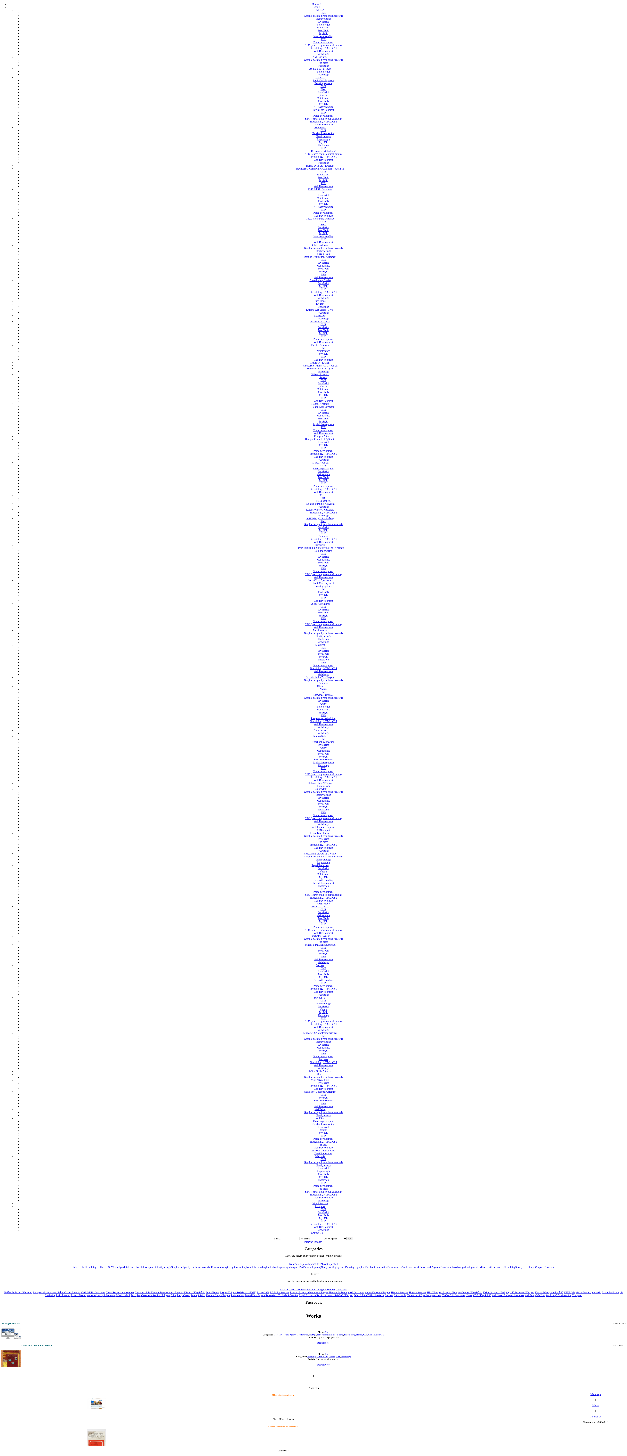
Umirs (320, 1074)
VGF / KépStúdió (320, 1080)
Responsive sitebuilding (323, 151)
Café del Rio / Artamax (320, 189)
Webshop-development (323, 827)
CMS (323, 12)
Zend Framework (323, 1153)
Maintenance (323, 27)
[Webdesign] (11, 1359)
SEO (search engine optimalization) (323, 45)
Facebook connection (323, 133)
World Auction (320, 1203)
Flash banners (323, 500)
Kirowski (320, 545)
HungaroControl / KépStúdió (320, 439)
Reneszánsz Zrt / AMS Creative (320, 853)
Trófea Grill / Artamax (320, 1071)
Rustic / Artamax (320, 906)
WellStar (320, 1118)
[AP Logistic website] (11, 1333)
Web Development (323, 51)
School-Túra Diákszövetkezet (320, 944)
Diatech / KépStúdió (320, 280)
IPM (320, 495)
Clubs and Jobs (320, 245)
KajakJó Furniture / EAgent (320, 503)
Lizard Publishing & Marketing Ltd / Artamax (320, 547)
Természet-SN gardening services (320, 1033)
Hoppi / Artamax (320, 403)
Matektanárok (320, 630)
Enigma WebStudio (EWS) (320, 309)
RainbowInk (320, 789)
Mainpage (317, 4)
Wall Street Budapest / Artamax (320, 1091)
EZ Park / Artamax (320, 321)
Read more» (323, 1342)
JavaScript (323, 21)
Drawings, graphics (323, 694)
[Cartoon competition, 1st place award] (96, 1442)
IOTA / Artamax (320, 462)
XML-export (323, 830)
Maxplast (320, 644)
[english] (318, 1241)
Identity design (323, 18)
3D (323, 497)
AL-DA (320, 9)
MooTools (323, 30)
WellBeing (320, 1109)
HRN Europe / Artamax (320, 436)
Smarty (323, 1144)
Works (317, 7)
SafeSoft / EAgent (320, 936)
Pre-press (323, 62)
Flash (323, 89)
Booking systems (323, 83)
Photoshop (323, 145)
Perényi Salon (320, 736)
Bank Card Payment (323, 80)
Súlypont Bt (320, 997)
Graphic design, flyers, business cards (323, 15)
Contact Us (317, 1232)
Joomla (323, 1130)
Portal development (323, 42)
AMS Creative (320, 57)
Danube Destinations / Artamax (320, 256)
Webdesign (323, 54)
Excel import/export (323, 468)
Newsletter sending (323, 36)
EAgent (320, 303)
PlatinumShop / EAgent (320, 783)
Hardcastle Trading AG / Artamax (320, 365)
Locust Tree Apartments (320, 580)
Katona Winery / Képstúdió (320, 509)
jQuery (323, 95)
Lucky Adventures (320, 603)
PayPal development (323, 109)
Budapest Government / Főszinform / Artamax (320, 168)
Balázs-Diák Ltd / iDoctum (320, 165)
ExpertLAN (320, 315)
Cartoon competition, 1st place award (283, 1427)
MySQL (323, 33)
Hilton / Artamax (320, 374)
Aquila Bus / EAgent (320, 68)
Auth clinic (320, 127)
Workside (320, 1156)
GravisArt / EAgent (320, 362)
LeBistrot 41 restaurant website (36, 1345)
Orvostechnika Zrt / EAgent (320, 677)
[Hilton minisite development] (96, 1402)
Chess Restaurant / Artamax (320, 218)
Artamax (320, 77)
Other (320, 686)
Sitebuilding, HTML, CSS (323, 48)
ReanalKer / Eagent (320, 833)
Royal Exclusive (320, 865)
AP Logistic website (10, 1323)
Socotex (320, 965)
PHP (323, 39)
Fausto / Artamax (320, 345)
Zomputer (320, 1206)
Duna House (320, 301)
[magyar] (308, 1241)
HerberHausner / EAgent (320, 368)
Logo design (323, 24)
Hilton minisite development (283, 1395)
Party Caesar (320, 730)
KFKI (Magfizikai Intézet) (320, 518)
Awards (323, 377)
